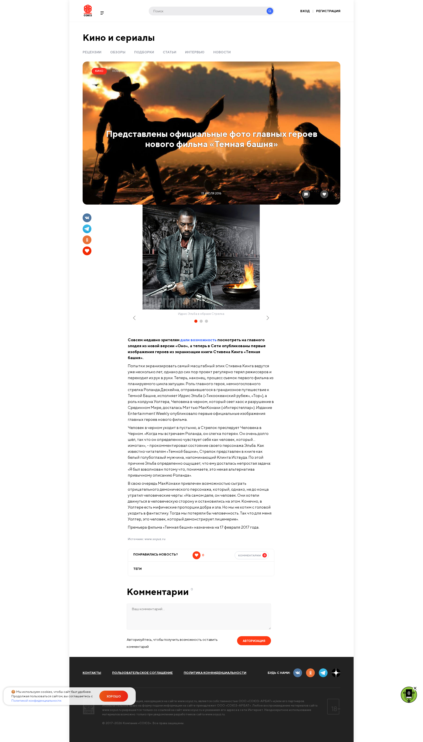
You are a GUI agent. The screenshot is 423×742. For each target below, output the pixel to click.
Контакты (92, 673)
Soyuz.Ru (88, 10)
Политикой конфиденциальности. (36, 700)
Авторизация (254, 641)
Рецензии (92, 52)
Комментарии (252, 555)
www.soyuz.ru (155, 539)
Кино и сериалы (119, 37)
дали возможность (198, 339)
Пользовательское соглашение (142, 673)
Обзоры (117, 52)
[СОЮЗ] (89, 706)
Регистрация (328, 11)
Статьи (169, 52)
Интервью (194, 52)
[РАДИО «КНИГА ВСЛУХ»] (408, 694)
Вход (305, 11)
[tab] (196, 321)
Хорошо (114, 696)
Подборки (144, 52)
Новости (222, 52)
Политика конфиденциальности (215, 673)
